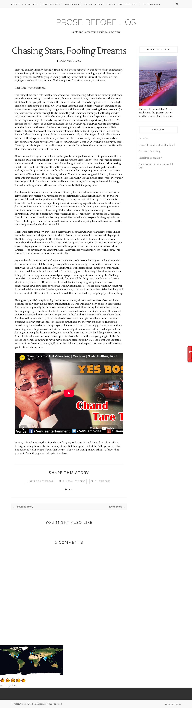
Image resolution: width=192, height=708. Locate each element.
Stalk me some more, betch (122, 4)
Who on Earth (30, 4)
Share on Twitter (74, 481)
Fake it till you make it (150, 158)
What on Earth (51, 4)
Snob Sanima (72, 4)
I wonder (143, 138)
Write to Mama (151, 4)
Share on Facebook (41, 481)
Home (14, 4)
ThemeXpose (37, 703)
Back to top (172, 704)
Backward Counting (149, 151)
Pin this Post (103, 481)
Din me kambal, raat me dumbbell (157, 145)
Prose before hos (96, 22)
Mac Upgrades (8, 685)
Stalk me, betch (93, 4)
